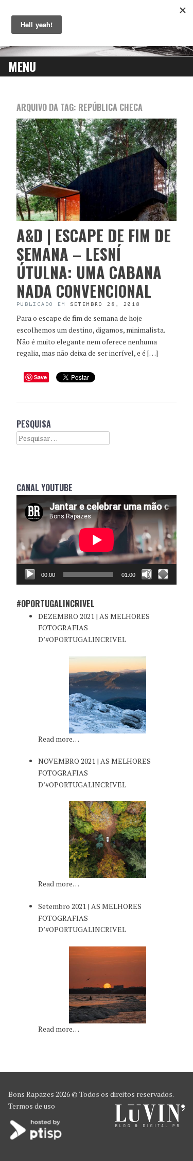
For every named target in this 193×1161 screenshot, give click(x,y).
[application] (96, 540)
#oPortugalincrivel (55, 603)
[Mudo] (147, 574)
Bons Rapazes (31, 1094)
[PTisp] (36, 1139)
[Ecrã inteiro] (163, 574)
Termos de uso (31, 1106)
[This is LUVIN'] (150, 1124)
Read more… (58, 739)
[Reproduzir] (30, 574)
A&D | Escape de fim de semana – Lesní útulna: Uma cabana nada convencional (93, 263)
